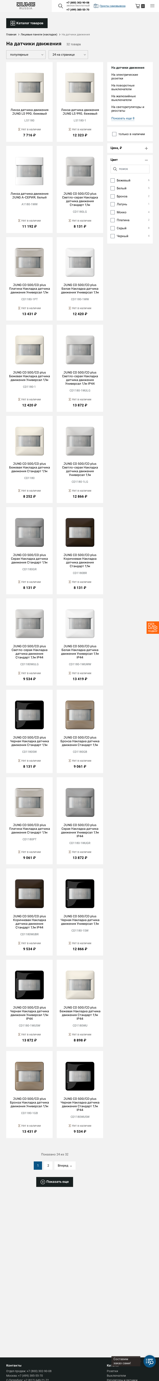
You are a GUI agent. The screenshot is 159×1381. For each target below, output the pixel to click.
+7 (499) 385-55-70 (77, 9)
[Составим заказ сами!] (149, 1361)
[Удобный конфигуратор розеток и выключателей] (153, 627)
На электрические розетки (124, 76)
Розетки (112, 1371)
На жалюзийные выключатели (123, 98)
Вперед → (65, 1165)
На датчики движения (127, 68)
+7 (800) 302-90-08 (77, 2)
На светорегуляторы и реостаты (127, 109)
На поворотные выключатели (123, 87)
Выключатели (116, 1375)
